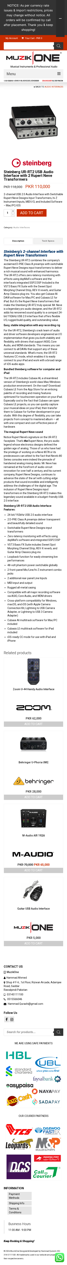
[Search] (58, 46)
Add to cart (31, 213)
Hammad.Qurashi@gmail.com (25, 1003)
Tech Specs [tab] (48, 241)
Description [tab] (18, 241)
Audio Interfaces (54, 87)
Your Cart (33, 38)
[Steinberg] (32, 162)
